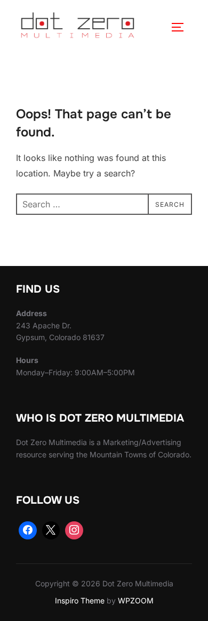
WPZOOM (136, 600)
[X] (51, 530)
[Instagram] (74, 530)
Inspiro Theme (80, 600)
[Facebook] (27, 530)
